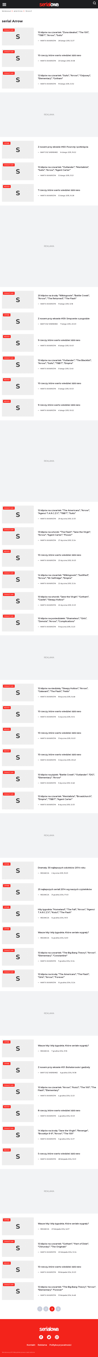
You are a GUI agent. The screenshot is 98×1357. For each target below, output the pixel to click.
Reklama (42, 1345)
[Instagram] (57, 1337)
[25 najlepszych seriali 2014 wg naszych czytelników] (18, 892)
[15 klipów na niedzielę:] (18, 692)
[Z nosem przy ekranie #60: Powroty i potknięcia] (18, 150)
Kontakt (31, 1345)
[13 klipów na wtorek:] (18, 536)
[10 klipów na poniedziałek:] (18, 622)
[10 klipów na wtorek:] (18, 601)
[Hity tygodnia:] (18, 914)
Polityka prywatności (60, 1345)
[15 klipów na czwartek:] (18, 36)
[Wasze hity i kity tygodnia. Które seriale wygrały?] (18, 935)
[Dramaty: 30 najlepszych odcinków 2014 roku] (18, 870)
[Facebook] (41, 1337)
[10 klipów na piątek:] (18, 779)
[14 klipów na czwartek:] (18, 579)
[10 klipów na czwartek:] (18, 1092)
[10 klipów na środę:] (18, 978)
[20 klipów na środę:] (18, 300)
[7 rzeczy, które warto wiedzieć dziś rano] (18, 193)
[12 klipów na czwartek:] (18, 80)
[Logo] (49, 1329)
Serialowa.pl (6, 11)
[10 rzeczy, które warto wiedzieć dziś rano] (18, 58)
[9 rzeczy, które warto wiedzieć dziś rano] (18, 343)
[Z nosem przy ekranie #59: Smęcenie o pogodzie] (18, 321)
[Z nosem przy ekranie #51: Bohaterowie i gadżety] (18, 1070)
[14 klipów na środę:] (18, 1135)
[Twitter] (49, 1337)
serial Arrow (18, 11)
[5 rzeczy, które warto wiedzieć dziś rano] (18, 1156)
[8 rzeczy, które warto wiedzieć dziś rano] (18, 1113)
